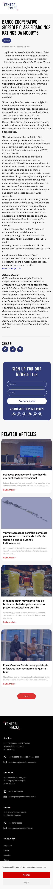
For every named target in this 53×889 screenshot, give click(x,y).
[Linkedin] (30, 414)
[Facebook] (14, 414)
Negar (26, 882)
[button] (5, 349)
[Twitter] (24, 414)
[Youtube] (35, 414)
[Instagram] (19, 414)
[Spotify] (40, 414)
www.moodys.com (11, 268)
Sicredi (7, 40)
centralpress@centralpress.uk (21, 828)
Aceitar (26, 875)
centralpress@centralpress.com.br (22, 762)
